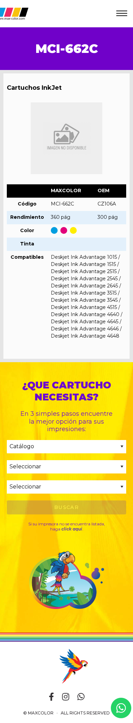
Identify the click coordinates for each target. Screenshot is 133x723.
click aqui (71, 528)
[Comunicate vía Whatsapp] (81, 697)
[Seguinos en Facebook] (51, 697)
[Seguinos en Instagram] (65, 697)
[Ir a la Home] (66, 666)
